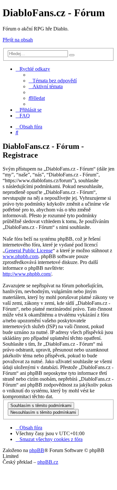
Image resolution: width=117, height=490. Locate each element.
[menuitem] (53, 80)
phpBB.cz (47, 462)
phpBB (36, 450)
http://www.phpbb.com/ (27, 274)
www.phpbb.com (20, 256)
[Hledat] (71, 55)
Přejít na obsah (18, 39)
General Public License (29, 250)
